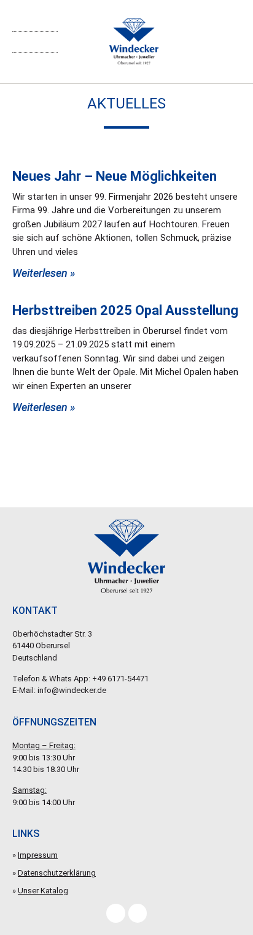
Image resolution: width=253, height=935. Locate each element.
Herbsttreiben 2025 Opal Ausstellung (125, 310)
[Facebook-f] (115, 913)
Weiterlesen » (44, 273)
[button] (35, 42)
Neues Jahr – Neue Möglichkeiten (114, 176)
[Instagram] (137, 913)
